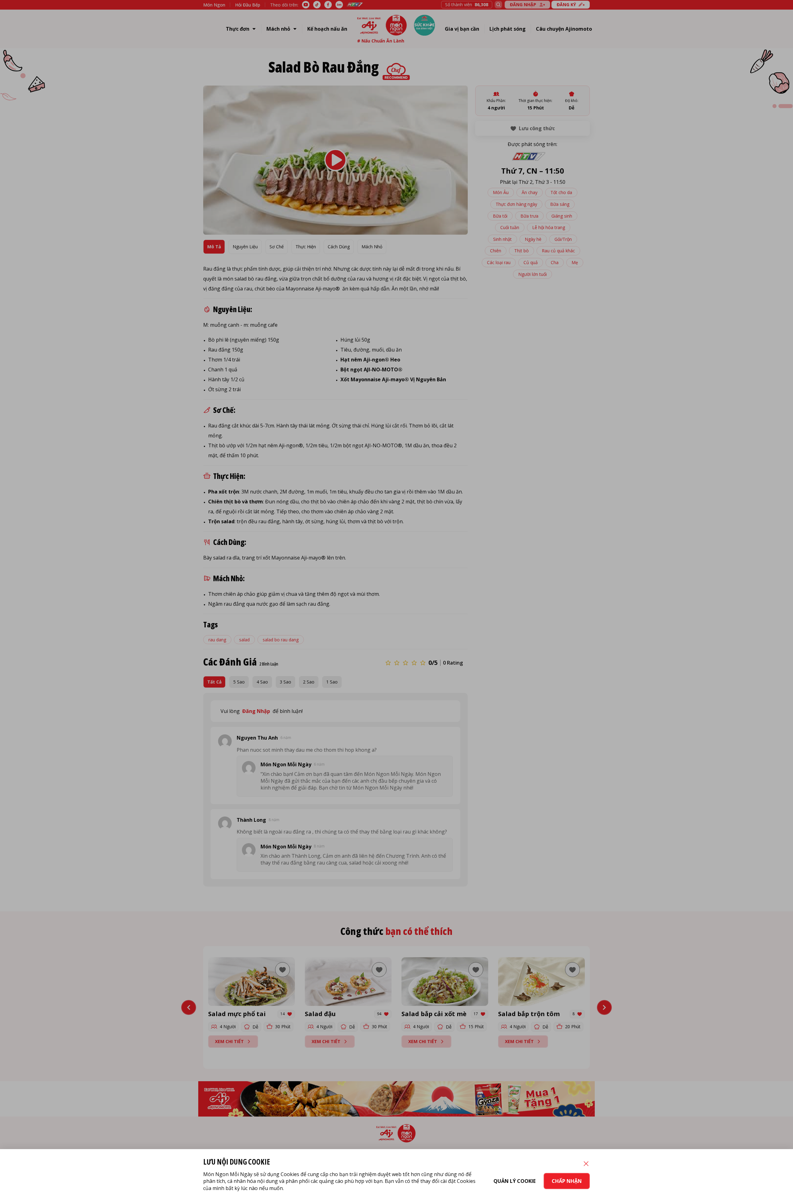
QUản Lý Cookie (514, 1181)
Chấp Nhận (567, 1181)
